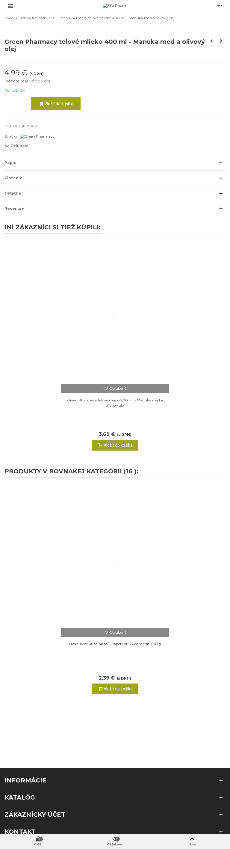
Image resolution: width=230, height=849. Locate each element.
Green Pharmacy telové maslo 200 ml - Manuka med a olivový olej (115, 403)
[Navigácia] (10, 5)
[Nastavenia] (220, 5)
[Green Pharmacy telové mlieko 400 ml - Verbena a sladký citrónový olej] (221, 41)
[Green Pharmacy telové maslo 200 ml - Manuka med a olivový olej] (115, 312)
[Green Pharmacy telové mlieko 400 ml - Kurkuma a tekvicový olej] (211, 41)
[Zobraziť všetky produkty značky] (37, 136)
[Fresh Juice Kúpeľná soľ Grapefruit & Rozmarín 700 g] (115, 556)
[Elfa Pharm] (115, 6)
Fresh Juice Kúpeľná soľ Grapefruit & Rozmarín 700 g (115, 644)
